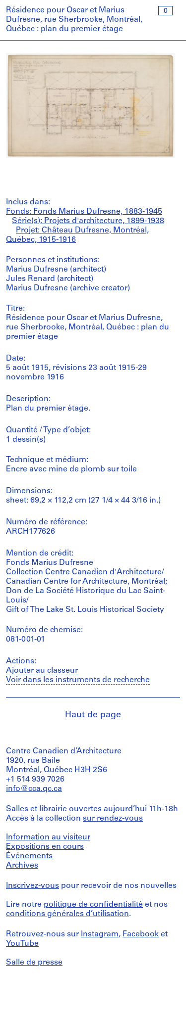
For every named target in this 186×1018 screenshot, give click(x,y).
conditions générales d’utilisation (67, 914)
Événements (29, 856)
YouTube (22, 944)
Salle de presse (34, 963)
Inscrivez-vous (32, 886)
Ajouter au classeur (42, 671)
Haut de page (93, 715)
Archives (22, 866)
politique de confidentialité (93, 905)
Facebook (141, 934)
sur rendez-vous (113, 819)
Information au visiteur (48, 837)
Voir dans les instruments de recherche (78, 680)
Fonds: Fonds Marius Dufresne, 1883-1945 (84, 212)
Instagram (100, 934)
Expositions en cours (45, 847)
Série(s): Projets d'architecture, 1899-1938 (88, 221)
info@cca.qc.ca (34, 789)
